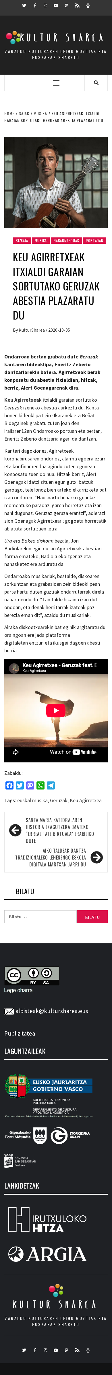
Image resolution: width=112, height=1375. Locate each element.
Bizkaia (22, 240)
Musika (41, 240)
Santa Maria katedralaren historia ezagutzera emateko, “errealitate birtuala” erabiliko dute (60, 830)
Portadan (94, 240)
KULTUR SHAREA (56, 1304)
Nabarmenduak (66, 240)
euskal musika (32, 800)
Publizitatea (19, 1033)
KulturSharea (32, 330)
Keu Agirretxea (86, 800)
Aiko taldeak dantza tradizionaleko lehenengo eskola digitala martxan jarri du (50, 857)
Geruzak (58, 800)
